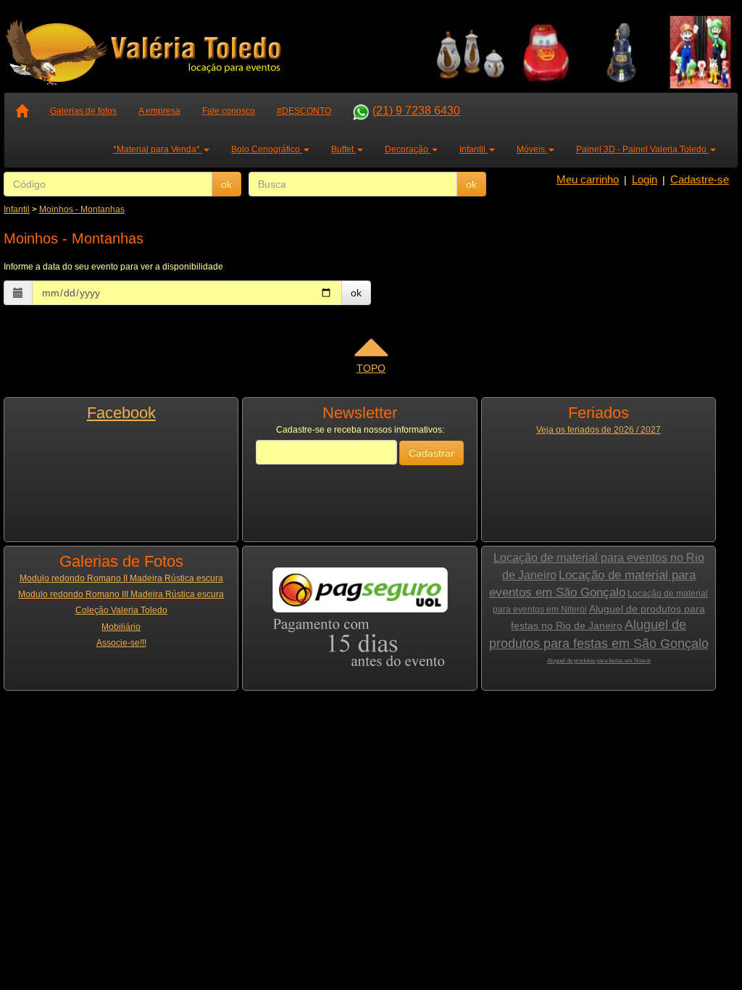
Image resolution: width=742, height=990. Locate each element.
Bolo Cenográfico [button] (266, 149)
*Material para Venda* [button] (157, 149)
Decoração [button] (407, 149)
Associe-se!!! (121, 643)
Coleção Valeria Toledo (121, 610)
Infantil (17, 209)
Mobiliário (121, 627)
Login (644, 179)
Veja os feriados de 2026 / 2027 (598, 430)
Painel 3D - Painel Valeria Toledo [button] (642, 149)
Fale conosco (228, 111)
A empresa (159, 111)
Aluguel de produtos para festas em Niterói (599, 660)
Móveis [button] (532, 149)
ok (226, 184)
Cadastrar (431, 453)
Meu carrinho (587, 179)
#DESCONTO (304, 111)
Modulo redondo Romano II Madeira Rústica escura (121, 578)
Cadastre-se (699, 179)
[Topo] (371, 352)
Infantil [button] (473, 149)
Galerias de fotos (83, 111)
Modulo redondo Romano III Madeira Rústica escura (121, 594)
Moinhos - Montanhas (82, 209)
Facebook (121, 413)
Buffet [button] (343, 149)
